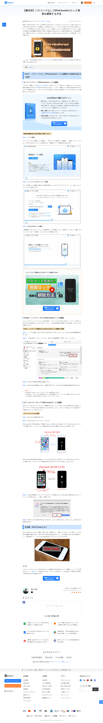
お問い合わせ (27, 686)
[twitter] (84, 680)
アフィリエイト (27, 701)
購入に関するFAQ (65, 686)
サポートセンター (66, 680)
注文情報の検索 (65, 683)
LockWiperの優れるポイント (59, 98)
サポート (74, 2)
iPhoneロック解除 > (33, 670)
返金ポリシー (27, 695)
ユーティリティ (62, 2)
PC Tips (69, 657)
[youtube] (88, 680)
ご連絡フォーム (65, 692)
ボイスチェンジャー (47, 695)
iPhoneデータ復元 (47, 686)
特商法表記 (26, 683)
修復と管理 (51, 2)
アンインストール (66, 698)
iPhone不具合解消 (37, 657)
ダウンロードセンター (12, 681)
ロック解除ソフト (33, 571)
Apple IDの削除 (50, 113)
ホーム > (26, 670)
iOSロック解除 (46, 692)
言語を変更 (9, 691)
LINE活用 (44, 680)
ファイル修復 (59, 657)
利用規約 (25, 689)
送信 (95, 689)
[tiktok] (91, 680)
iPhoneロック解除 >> (46, 21)
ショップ (88, 2)
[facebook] (81, 680)
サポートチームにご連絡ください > (60, 661)
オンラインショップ (11, 686)
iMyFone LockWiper (41, 85)
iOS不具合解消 (46, 689)
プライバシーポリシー (29, 692)
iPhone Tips (48, 657)
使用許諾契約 (27, 698)
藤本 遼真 (34, 589)
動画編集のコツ (46, 698)
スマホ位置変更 (46, 683)
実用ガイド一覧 (65, 689)
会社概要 (25, 680)
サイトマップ (64, 695)
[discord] (95, 680)
